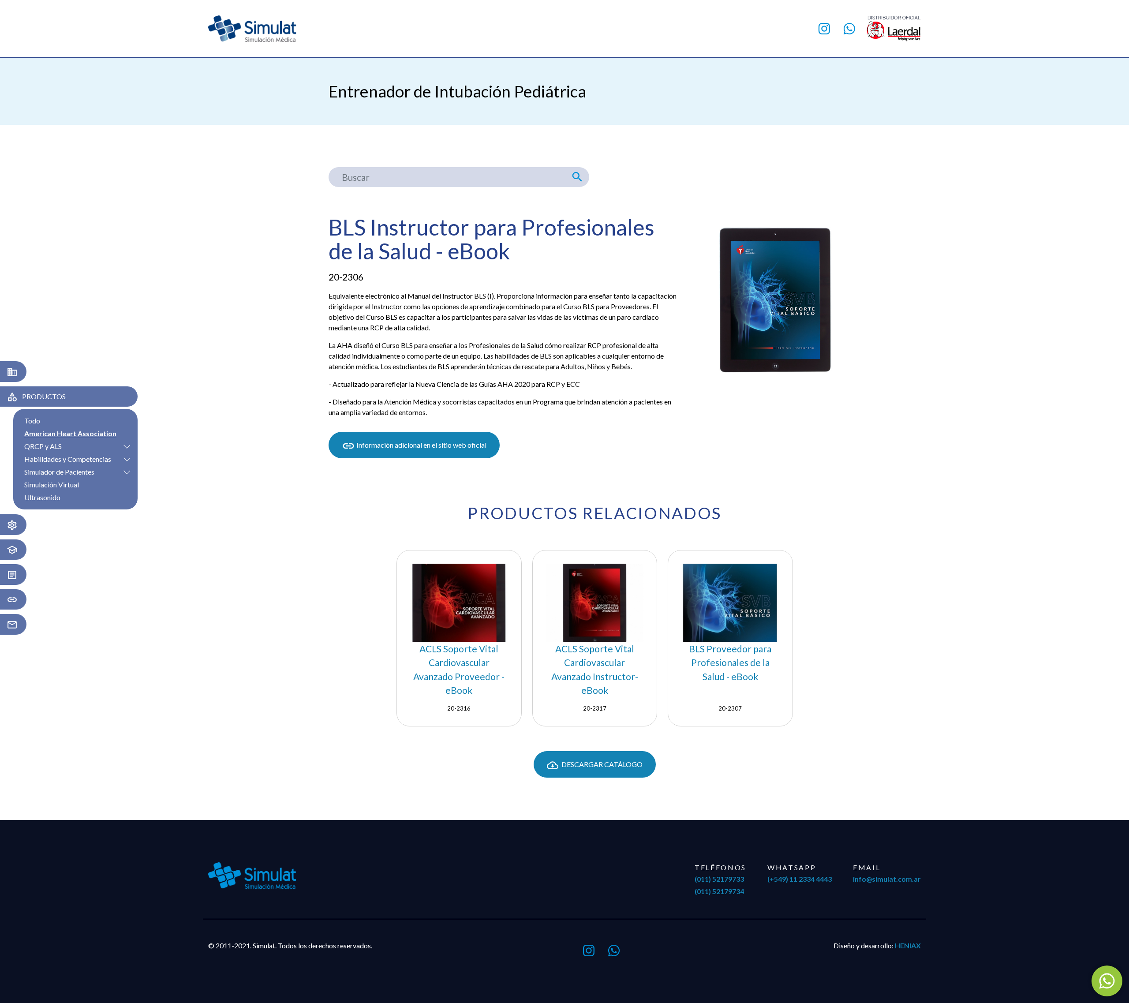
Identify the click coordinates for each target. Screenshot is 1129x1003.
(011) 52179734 (719, 891)
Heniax (908, 945)
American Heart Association (70, 433)
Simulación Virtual (51, 484)
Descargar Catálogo (601, 764)
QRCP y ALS (43, 446)
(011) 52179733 (719, 879)
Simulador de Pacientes (59, 472)
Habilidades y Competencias (67, 459)
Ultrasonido (42, 497)
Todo (32, 420)
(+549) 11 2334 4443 (799, 879)
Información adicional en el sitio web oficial (420, 445)
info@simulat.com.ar (887, 879)
